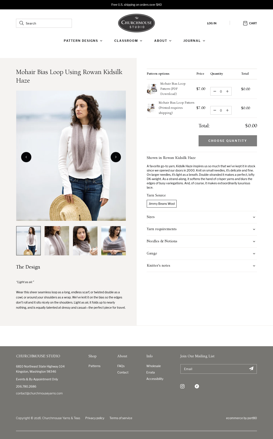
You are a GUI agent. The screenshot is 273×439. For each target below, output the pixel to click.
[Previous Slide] (26, 157)
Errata (150, 372)
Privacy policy (94, 418)
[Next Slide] (116, 157)
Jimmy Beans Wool (162, 203)
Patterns (94, 366)
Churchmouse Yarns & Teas (61, 418)
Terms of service (120, 418)
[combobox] (44, 23)
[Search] (21, 23)
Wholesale (153, 366)
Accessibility (154, 379)
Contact (122, 372)
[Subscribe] (251, 369)
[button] (84, 41)
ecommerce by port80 (241, 418)
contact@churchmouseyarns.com (39, 393)
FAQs (121, 366)
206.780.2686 (26, 386)
